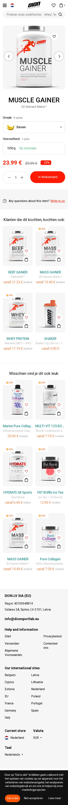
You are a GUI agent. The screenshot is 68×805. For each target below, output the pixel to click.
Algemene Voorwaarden (13, 653)
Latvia (35, 675)
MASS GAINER (50, 272)
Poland (35, 696)
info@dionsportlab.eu (22, 619)
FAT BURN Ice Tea (50, 492)
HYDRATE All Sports (17, 492)
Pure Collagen (50, 559)
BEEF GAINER (17, 272)
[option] (34, 57)
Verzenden (12, 643)
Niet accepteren (33, 798)
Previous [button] (9, 56)
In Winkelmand (47, 177)
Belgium (10, 675)
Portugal (36, 703)
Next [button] (59, 56)
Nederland (38, 689)
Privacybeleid (52, 636)
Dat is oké (12, 798)
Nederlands (12, 754)
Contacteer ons (50, 646)
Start (8, 636)
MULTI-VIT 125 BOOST (50, 426)
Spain (35, 710)
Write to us (57, 201)
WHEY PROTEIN (17, 339)
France (9, 703)
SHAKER (50, 339)
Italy (7, 717)
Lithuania (37, 682)
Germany (10, 710)
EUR (36, 737)
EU (6, 696)
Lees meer (55, 798)
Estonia (10, 689)
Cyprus (9, 682)
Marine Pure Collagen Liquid (18, 426)
